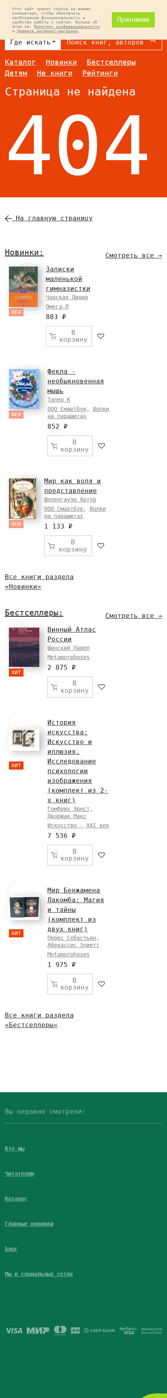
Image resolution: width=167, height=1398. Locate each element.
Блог (137, 73)
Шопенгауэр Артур (70, 499)
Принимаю (133, 19)
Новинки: (24, 252)
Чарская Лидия (67, 297)
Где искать (30, 42)
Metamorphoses (68, 657)
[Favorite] (101, 336)
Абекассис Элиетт (73, 945)
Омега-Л (57, 306)
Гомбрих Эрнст (68, 809)
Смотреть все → (133, 255)
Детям (16, 73)
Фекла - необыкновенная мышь (75, 381)
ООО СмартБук (66, 409)
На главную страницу (52, 218)
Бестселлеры (111, 62)
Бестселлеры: (34, 613)
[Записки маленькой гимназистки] (23, 286)
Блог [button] (11, 1249)
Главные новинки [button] (29, 1223)
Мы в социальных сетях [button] (39, 1274)
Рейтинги (100, 73)
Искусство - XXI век (78, 825)
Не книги (55, 73)
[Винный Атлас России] (24, 647)
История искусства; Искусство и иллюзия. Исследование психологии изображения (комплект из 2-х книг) (77, 761)
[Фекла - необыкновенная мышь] (24, 388)
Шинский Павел (68, 648)
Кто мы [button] (14, 1148)
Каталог (20, 62)
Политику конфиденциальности (67, 26)
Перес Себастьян (71, 938)
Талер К (58, 399)
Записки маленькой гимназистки (68, 278)
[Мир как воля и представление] (22, 498)
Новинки (61, 62)
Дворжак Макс (66, 816)
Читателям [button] (19, 1173)
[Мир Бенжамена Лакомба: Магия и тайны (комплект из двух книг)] (24, 908)
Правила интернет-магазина (47, 31)
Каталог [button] (16, 1198)
